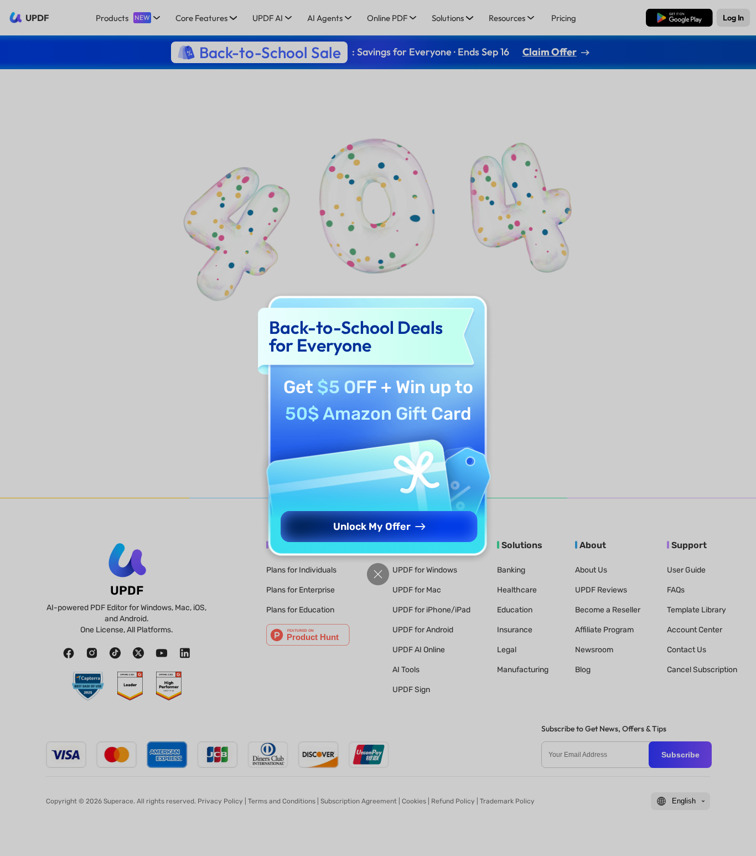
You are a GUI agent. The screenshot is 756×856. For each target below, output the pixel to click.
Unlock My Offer (372, 526)
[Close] (378, 574)
